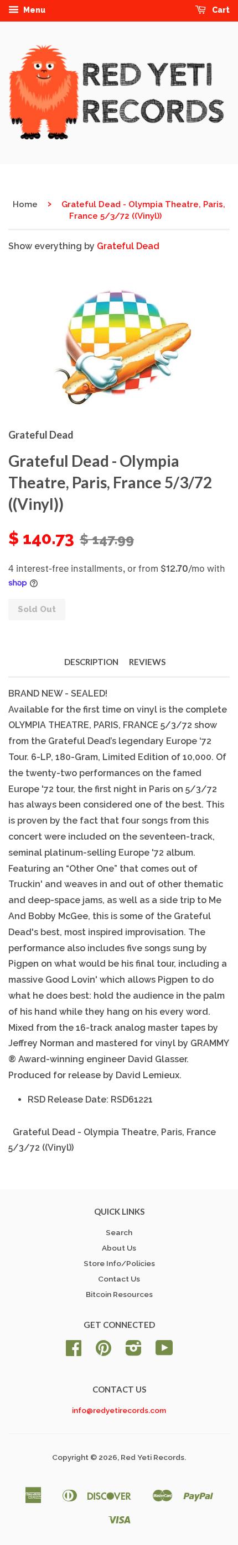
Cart (220, 10)
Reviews (147, 662)
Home (25, 204)
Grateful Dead (128, 246)
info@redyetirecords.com (119, 1410)
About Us (119, 1247)
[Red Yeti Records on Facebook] (73, 1351)
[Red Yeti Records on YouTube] (164, 1351)
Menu (33, 10)
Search (119, 1232)
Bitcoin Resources (119, 1294)
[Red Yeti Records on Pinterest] (103, 1351)
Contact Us (119, 1278)
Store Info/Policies (119, 1263)
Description (91, 662)
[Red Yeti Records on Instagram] (133, 1351)
